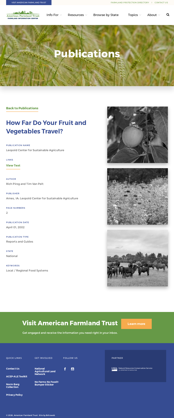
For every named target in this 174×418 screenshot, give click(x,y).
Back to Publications (22, 108)
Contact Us (161, 2)
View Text (13, 165)
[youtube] (72, 369)
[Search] (165, 15)
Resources (76, 15)
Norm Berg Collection (12, 386)
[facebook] (65, 369)
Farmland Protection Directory (130, 2)
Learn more (136, 324)
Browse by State (106, 15)
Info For (52, 15)
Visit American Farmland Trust (29, 2)
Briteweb (50, 415)
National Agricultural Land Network (45, 371)
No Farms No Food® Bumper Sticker (47, 383)
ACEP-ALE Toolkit (16, 376)
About (152, 15)
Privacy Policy (14, 394)
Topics (133, 15)
